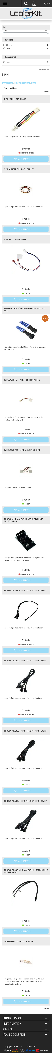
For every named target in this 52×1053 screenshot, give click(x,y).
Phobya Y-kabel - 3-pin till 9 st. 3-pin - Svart (25, 801)
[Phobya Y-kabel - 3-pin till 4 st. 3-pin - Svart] (26, 681)
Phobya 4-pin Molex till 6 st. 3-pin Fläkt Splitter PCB (23, 520)
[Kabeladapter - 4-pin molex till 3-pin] (26, 470)
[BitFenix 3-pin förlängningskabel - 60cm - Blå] (26, 330)
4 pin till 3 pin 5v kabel (15, 239)
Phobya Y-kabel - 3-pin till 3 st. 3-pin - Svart (25, 590)
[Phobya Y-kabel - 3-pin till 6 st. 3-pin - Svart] (26, 751)
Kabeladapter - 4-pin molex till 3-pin (22, 450)
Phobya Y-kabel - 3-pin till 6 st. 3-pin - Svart (25, 731)
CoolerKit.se (7, 83)
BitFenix (9, 45)
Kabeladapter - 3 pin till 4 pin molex (22, 380)
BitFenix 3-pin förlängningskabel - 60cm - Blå (24, 309)
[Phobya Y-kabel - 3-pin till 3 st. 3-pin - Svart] (26, 610)
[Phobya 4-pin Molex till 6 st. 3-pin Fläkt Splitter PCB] (26, 540)
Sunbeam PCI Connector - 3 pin (18, 941)
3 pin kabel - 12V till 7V (15, 99)
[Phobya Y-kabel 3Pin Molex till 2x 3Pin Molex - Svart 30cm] (26, 891)
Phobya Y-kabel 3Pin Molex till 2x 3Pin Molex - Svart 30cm (26, 871)
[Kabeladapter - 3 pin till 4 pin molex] (26, 400)
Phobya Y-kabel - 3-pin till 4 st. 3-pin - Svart (25, 660)
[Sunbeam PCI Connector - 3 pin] (26, 961)
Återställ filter (44, 70)
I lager (8, 62)
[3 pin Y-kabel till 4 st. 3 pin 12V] (26, 189)
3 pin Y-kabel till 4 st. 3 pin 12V (19, 169)
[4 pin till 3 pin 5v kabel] (26, 259)
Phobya (8, 48)
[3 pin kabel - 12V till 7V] (26, 119)
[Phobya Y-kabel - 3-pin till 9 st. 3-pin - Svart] (26, 821)
